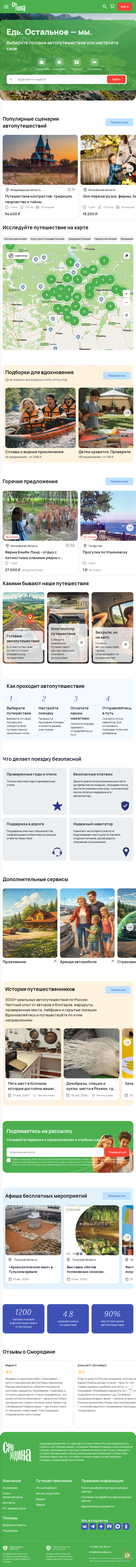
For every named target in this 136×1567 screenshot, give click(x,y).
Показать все (119, 122)
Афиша (40, 1504)
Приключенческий (106, 238)
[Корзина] (112, 7)
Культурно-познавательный (47, 238)
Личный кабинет (46, 1488)
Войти (125, 6)
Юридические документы (97, 1506)
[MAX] (117, 1527)
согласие (22, 1159)
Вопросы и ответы (14, 1525)
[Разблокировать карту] (126, 255)
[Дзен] (101, 1527)
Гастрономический (15, 238)
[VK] (84, 1527)
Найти (116, 79)
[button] (10, 245)
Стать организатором (13, 1495)
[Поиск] (104, 6)
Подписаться (117, 1152)
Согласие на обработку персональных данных (106, 1499)
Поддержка (10, 1530)
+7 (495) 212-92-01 (99, 1546)
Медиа (40, 1499)
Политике (97, 1164)
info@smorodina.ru (100, 1552)
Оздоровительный (79, 238)
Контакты (9, 1503)
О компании (10, 1488)
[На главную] (19, 6)
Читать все (118, 990)
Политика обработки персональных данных (104, 1489)
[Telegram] (93, 1527)
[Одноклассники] (126, 1528)
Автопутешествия (48, 1493)
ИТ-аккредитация (14, 1508)
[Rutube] (109, 1527)
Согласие (87, 1162)
